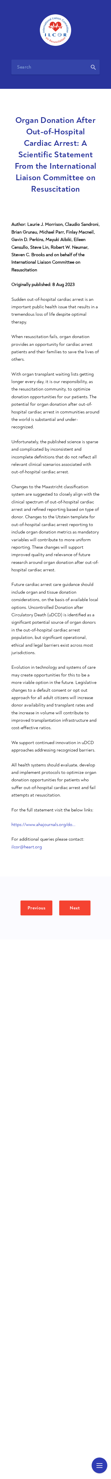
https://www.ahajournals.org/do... (43, 824)
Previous (36, 908)
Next (75, 908)
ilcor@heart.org (26, 847)
